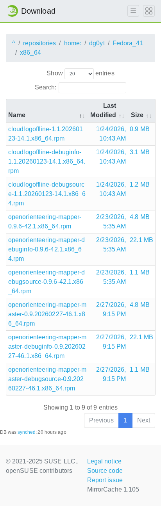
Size (137, 115)
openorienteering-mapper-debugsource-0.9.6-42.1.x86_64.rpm (46, 281)
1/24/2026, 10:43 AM (111, 134)
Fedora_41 (128, 43)
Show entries (80, 73)
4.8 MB (140, 217)
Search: (46, 87)
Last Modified (103, 110)
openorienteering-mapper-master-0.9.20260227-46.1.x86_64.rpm (47, 314)
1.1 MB (140, 272)
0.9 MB (140, 129)
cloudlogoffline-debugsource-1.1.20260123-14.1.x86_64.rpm (47, 194)
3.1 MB (140, 152)
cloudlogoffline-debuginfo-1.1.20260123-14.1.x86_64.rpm (47, 161)
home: (73, 43)
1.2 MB (140, 184)
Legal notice (104, 461)
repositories (39, 43)
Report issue (105, 480)
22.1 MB (141, 240)
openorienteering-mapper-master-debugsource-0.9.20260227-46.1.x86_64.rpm (47, 379)
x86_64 (30, 52)
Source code (105, 470)
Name (16, 115)
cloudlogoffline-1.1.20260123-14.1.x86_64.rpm (45, 134)
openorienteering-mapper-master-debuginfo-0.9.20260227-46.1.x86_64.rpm (47, 346)
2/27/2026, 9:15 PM (111, 309)
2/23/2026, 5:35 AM (111, 222)
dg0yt (97, 43)
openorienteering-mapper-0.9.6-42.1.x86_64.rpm (44, 222)
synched (27, 432)
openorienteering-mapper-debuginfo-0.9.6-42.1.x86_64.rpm (46, 249)
